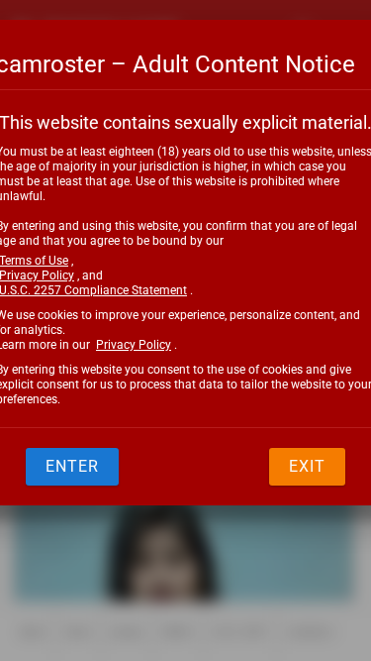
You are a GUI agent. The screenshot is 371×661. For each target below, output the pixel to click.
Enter (72, 466)
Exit (307, 466)
